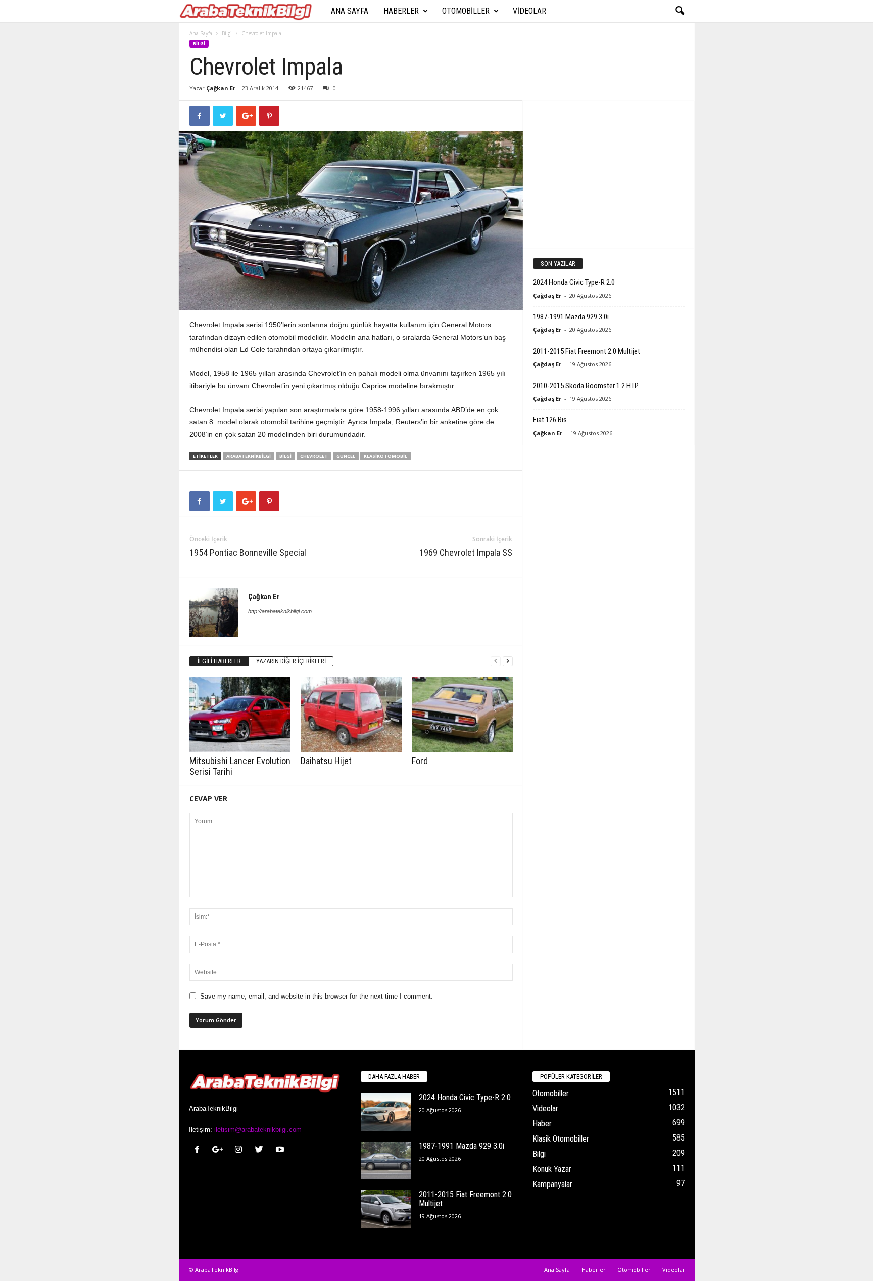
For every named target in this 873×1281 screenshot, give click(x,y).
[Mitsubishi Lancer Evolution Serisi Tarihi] (239, 714)
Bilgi (227, 33)
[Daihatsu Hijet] (351, 714)
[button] (679, 11)
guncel (345, 456)
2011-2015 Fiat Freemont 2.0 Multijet (586, 351)
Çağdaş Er (547, 295)
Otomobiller (466, 11)
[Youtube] (281, 1150)
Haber (542, 1123)
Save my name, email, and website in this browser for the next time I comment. (316, 996)
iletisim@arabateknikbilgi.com (258, 1129)
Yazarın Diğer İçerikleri (291, 661)
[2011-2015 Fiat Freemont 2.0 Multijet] (386, 1209)
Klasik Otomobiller (560, 1139)
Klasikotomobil (385, 456)
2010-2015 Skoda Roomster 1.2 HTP (586, 385)
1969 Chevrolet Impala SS (465, 552)
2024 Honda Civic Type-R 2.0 (574, 282)
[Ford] (462, 714)
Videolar (529, 11)
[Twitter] (261, 1150)
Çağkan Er (220, 88)
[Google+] (220, 1150)
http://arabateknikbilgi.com (280, 611)
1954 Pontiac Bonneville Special (247, 552)
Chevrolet (314, 456)
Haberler (401, 11)
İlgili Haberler (219, 661)
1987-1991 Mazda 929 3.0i (571, 316)
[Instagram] (240, 1150)
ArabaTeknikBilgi (248, 456)
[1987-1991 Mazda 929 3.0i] (386, 1160)
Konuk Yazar (551, 1169)
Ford (420, 760)
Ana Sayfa (349, 11)
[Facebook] (199, 1150)
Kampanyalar (552, 1184)
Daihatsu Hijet (326, 760)
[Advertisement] (608, 174)
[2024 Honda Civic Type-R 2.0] (386, 1112)
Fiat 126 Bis (550, 419)
